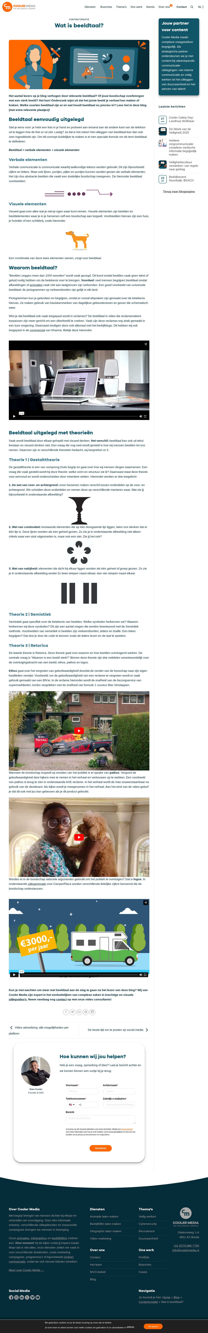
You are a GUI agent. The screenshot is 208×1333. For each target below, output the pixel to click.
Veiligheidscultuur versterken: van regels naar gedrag (183, 166)
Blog (177, 1297)
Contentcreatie (79, 19)
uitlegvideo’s (18, 999)
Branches (106, 6)
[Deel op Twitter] (73, 1012)
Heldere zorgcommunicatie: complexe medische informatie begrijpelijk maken (182, 147)
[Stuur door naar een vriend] (79, 1012)
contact (61, 999)
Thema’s (121, 6)
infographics (39, 1238)
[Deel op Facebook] (66, 1012)
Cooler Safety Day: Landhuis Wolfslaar (181, 119)
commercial (37, 330)
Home (166, 1297)
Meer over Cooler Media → (26, 1270)
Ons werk (136, 6)
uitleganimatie (37, 884)
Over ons (165, 6)
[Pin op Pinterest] (86, 1012)
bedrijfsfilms (59, 1238)
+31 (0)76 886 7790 (186, 1245)
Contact (181, 6)
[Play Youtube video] (79, 730)
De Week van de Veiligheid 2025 (180, 130)
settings (130, 1327)
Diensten (97, 1209)
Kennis (150, 6)
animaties (36, 285)
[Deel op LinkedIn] (92, 1012)
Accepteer (153, 1326)
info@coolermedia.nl (185, 1250)
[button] (89, 7)
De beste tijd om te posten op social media (116, 1029)
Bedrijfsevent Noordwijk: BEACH (181, 178)
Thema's (146, 1209)
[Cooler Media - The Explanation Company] (18, 7)
